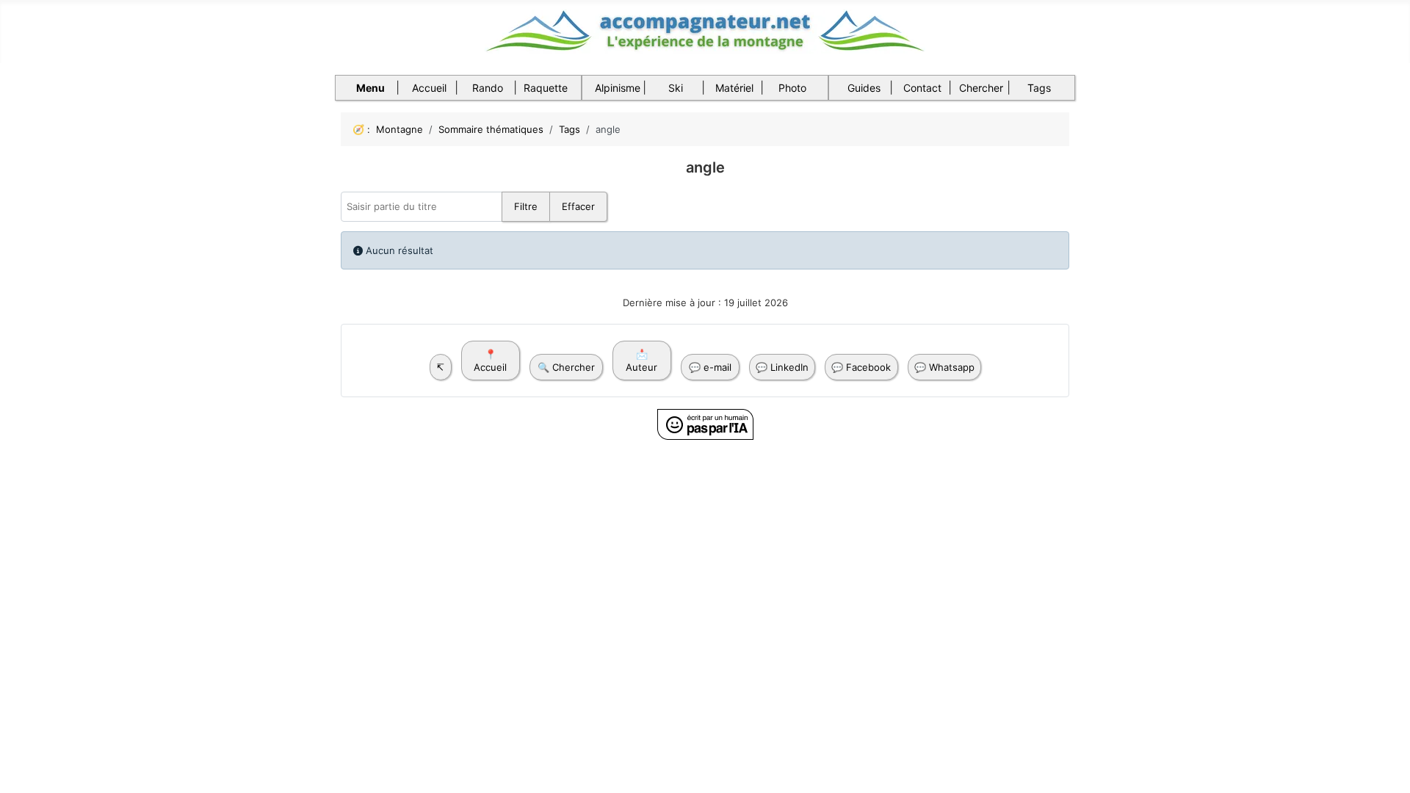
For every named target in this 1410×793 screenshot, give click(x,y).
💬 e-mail (710, 367)
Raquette (546, 88)
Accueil (429, 88)
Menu (370, 88)
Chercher (981, 88)
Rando (487, 88)
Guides (864, 88)
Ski (675, 88)
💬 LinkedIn (782, 367)
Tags (1039, 88)
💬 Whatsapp (944, 367)
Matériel (734, 88)
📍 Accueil (490, 360)
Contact (922, 88)
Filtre (526, 206)
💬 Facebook (861, 367)
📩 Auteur (641, 360)
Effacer (578, 206)
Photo (792, 88)
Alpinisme (617, 88)
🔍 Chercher (566, 367)
